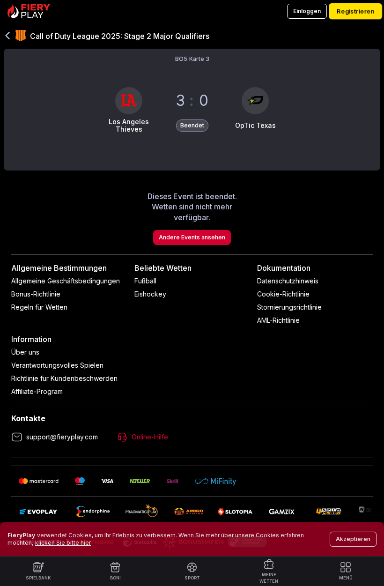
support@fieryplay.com (62, 437)
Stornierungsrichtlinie (289, 307)
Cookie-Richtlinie (283, 294)
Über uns (25, 352)
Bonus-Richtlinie (35, 294)
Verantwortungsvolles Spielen (57, 365)
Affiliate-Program (37, 391)
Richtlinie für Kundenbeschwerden (64, 378)
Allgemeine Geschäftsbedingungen (65, 281)
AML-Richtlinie (278, 320)
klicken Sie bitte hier (63, 542)
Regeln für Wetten (39, 307)
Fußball (145, 281)
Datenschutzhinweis (287, 281)
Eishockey (150, 294)
